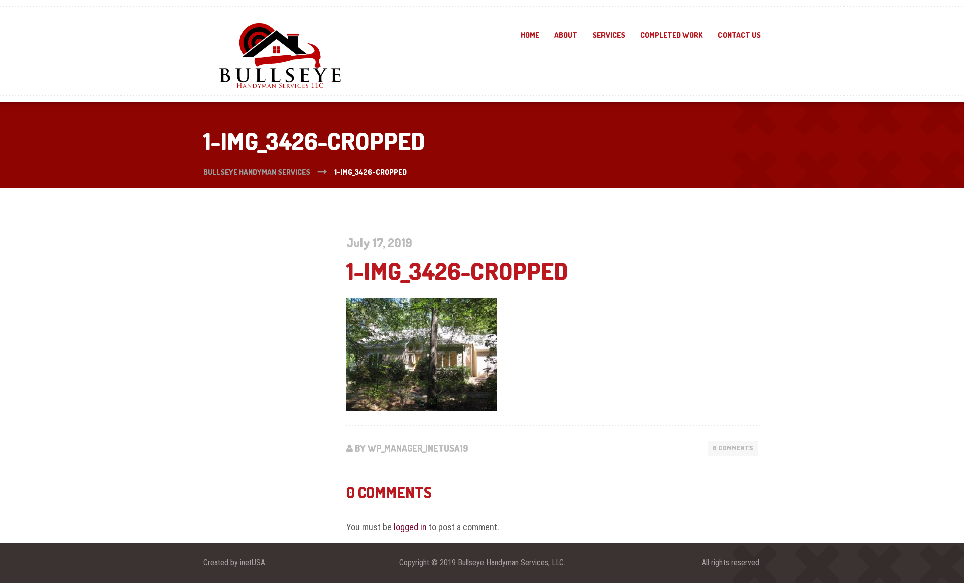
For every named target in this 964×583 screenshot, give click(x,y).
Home (530, 35)
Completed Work (671, 35)
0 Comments (733, 448)
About (565, 35)
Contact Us (739, 35)
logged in (410, 527)
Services (608, 35)
